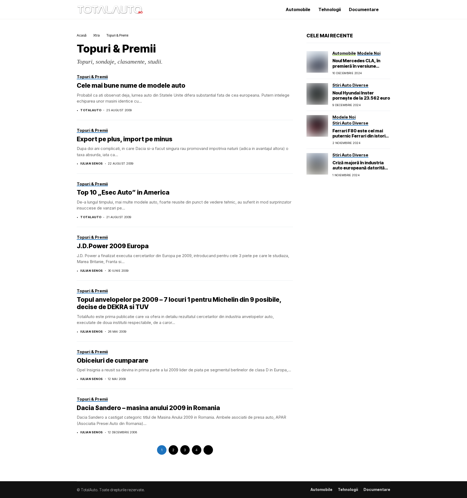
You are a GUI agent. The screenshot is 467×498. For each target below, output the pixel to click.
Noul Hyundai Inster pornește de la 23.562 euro (361, 95)
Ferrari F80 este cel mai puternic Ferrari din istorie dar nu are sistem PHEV (360, 136)
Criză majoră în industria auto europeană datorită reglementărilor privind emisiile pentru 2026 (358, 170)
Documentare (376, 489)
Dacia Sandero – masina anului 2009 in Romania (148, 408)
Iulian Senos (91, 163)
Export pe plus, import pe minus (124, 139)
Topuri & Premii (117, 35)
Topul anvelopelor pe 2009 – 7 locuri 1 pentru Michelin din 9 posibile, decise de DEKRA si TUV (179, 303)
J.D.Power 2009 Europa (113, 246)
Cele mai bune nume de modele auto (131, 85)
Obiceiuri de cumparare (112, 360)
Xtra (96, 35)
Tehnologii (348, 489)
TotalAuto (90, 110)
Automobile (321, 489)
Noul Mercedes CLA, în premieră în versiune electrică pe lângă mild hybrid (356, 68)
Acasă (81, 35)
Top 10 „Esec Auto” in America (123, 192)
